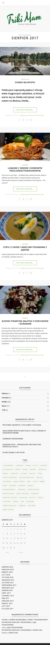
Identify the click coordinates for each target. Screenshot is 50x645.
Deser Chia (37, 630)
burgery (33, 469)
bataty (35, 465)
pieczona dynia (8, 494)
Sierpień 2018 (7, 567)
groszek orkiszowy (26, 477)
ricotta (33, 498)
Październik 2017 (9, 585)
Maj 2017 (5, 598)
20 (24, 538)
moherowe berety (9, 489)
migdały (31, 486)
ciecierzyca (42, 469)
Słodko (4, 402)
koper (5, 486)
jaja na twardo (19, 481)
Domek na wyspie (25, 82)
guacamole (7, 481)
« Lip (7, 552)
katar (35, 481)
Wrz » (21, 552)
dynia (40, 474)
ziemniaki (22, 506)
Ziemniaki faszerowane (13, 439)
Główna (5, 393)
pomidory (34, 494)
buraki (25, 469)
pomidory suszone (10, 498)
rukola (40, 498)
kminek (42, 481)
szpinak (15, 501)
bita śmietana (8, 469)
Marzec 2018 (7, 572)
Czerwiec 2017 (8, 596)
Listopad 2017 (8, 582)
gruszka (39, 477)
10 (14, 534)
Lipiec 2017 (6, 593)
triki (22, 501)
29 (7, 548)
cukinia (5, 474)
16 (11, 538)
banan (28, 465)
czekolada (14, 474)
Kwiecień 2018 (8, 569)
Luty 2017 (6, 606)
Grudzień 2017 (8, 580)
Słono (25, 165)
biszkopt (44, 465)
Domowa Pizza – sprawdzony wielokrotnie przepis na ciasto (22, 445)
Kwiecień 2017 (8, 601)
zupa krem (31, 506)
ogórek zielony (33, 489)
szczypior (6, 501)
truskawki (30, 501)
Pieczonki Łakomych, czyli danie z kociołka (22, 425)
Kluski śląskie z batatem (14, 452)
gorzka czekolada (10, 477)
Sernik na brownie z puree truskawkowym (28, 620)
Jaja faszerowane (15, 627)
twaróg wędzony (9, 506)
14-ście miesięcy (8, 465)
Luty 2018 (6, 575)
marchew (22, 486)
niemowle (21, 489)
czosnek (24, 474)
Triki (3, 410)
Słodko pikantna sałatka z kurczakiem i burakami (25, 322)
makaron (12, 486)
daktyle (32, 474)
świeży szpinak (8, 510)
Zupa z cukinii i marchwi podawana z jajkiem (25, 248)
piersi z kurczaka (22, 494)
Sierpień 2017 (7, 590)
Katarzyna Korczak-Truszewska (32, 115)
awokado (19, 465)
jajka (29, 481)
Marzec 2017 (7, 603)
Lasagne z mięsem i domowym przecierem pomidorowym (25, 169)
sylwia (4, 620)
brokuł (18, 469)
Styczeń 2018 (7, 577)
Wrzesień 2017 (8, 588)
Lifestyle (25, 79)
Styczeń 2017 (7, 609)
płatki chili (23, 498)
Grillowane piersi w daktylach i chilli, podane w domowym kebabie (24, 432)
